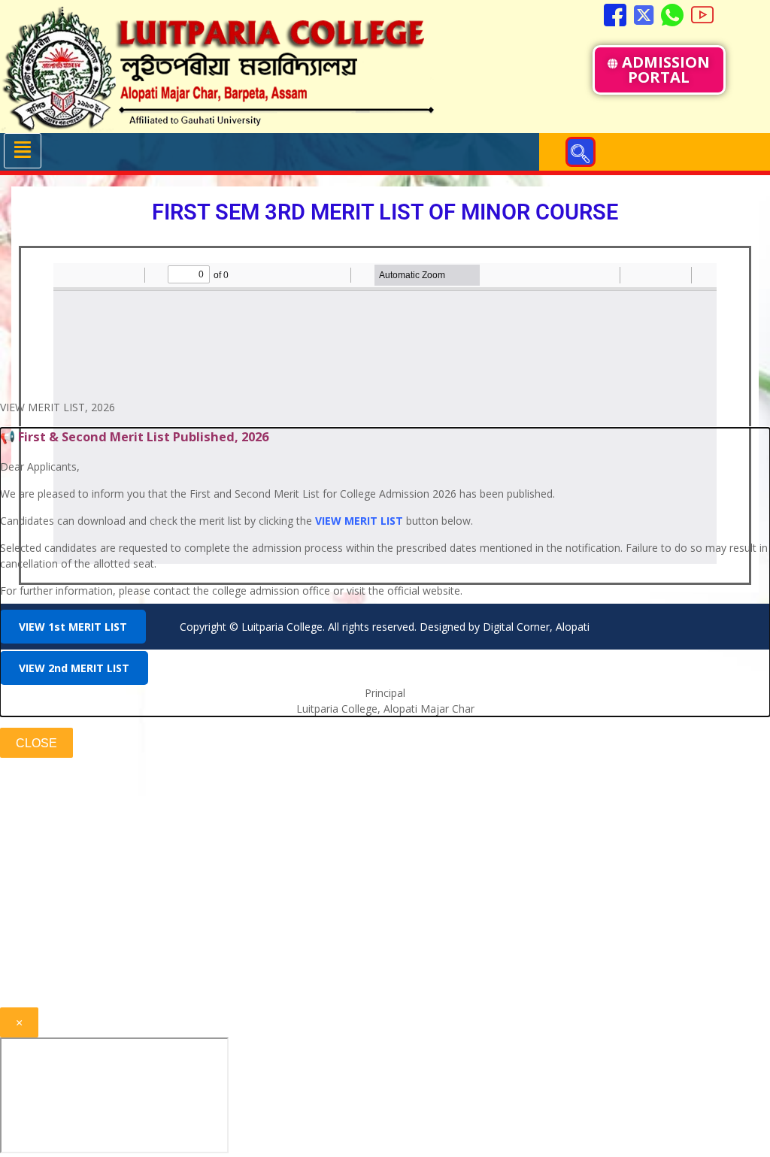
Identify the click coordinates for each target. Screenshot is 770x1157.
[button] (580, 152)
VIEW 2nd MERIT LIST (74, 668)
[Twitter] (643, 15)
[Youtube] (702, 15)
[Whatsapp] (672, 15)
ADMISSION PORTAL (666, 69)
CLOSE (36, 743)
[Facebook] (615, 15)
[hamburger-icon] (22, 150)
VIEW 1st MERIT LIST (73, 626)
